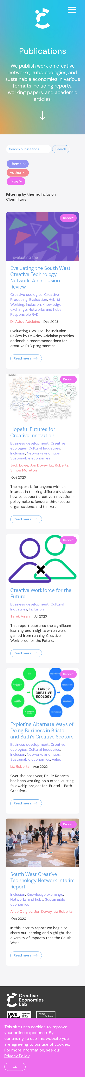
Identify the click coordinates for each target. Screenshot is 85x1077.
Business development (29, 443)
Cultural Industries (44, 448)
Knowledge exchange (45, 894)
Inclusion (33, 304)
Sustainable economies (30, 458)
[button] (60, 149)
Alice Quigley (21, 911)
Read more (23, 358)
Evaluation (38, 299)
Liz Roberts (58, 465)
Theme (15, 163)
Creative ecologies (26, 294)
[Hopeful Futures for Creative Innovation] (42, 398)
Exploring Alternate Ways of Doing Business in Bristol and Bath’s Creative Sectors (42, 730)
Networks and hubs (44, 309)
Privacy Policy (17, 1056)
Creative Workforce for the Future (40, 593)
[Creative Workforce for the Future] (42, 558)
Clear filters (16, 199)
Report (68, 218)
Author (16, 172)
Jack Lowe (19, 465)
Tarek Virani (20, 616)
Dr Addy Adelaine (25, 321)
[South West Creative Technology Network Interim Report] (42, 843)
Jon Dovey (39, 465)
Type (14, 181)
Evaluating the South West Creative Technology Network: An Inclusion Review (40, 277)
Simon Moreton (23, 470)
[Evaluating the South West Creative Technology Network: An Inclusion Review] (42, 236)
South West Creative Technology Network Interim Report (42, 880)
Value (56, 759)
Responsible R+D (24, 314)
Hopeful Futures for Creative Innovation (32, 432)
